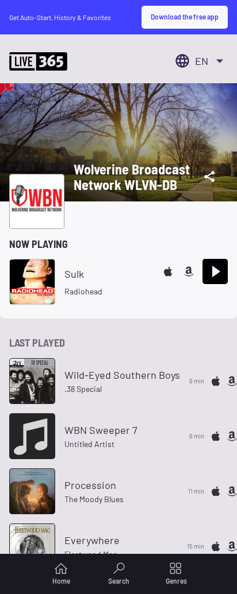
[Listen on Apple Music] (168, 271)
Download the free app (185, 17)
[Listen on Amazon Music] (189, 271)
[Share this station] (209, 177)
